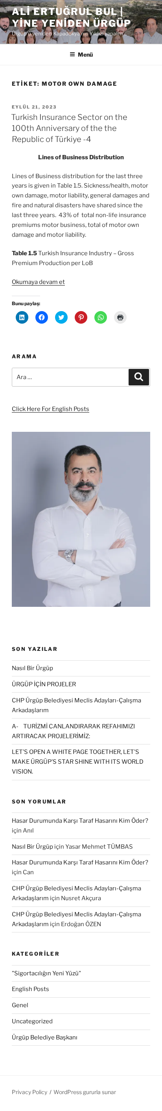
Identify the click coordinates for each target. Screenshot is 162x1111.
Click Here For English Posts (50, 409)
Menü (85, 54)
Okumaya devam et (38, 282)
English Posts (30, 989)
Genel (20, 1005)
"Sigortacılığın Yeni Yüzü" (46, 973)
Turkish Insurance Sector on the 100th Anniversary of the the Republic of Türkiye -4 (69, 128)
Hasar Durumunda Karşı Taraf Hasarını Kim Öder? (80, 820)
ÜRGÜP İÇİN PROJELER (44, 684)
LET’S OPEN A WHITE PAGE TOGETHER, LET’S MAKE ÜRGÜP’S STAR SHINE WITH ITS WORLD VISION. (78, 761)
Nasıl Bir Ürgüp (32, 668)
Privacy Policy (29, 1092)
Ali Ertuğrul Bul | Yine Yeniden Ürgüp (71, 17)
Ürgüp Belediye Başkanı (44, 1037)
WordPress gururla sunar (84, 1092)
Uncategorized (32, 1021)
